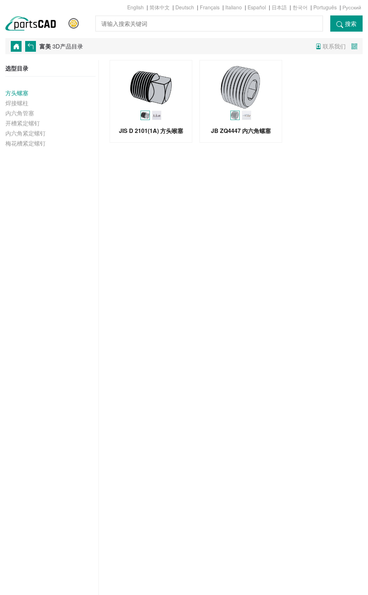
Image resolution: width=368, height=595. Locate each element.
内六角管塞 (19, 113)
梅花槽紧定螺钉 (25, 143)
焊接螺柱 (16, 103)
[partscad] (34, 22)
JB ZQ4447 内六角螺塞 (241, 130)
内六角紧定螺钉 (25, 133)
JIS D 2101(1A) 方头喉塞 (151, 130)
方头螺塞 (16, 93)
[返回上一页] (32, 46)
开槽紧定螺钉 (22, 123)
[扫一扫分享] (354, 46)
